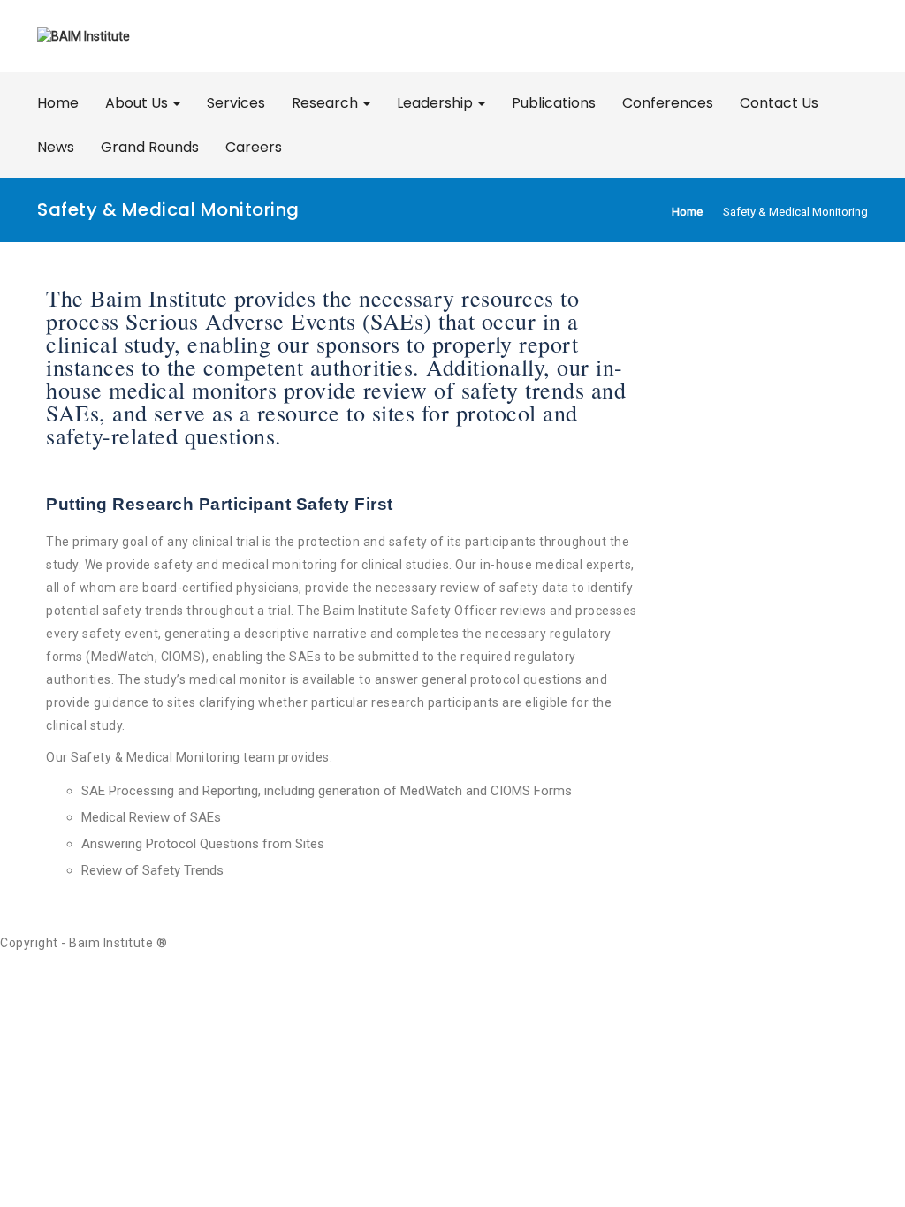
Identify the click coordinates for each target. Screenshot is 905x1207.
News (55, 147)
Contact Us (779, 103)
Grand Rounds (150, 147)
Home (58, 103)
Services (236, 103)
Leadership (436, 103)
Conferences (667, 103)
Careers (253, 147)
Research (326, 103)
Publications (554, 103)
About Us (138, 103)
